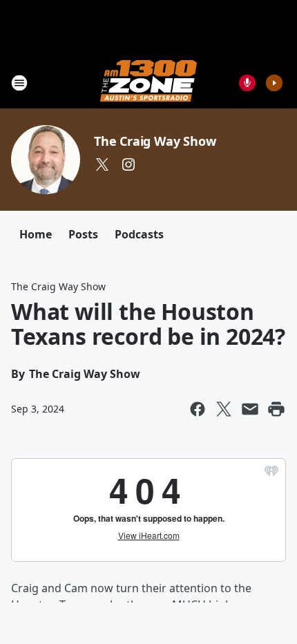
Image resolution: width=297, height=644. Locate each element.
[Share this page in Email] (250, 409)
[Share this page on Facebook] (197, 409)
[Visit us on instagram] (128, 164)
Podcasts (139, 234)
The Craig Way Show (154, 141)
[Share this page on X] (223, 409)
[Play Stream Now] (274, 83)
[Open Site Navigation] (19, 83)
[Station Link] (148, 82)
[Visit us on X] (102, 164)
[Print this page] (276, 409)
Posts (83, 234)
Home (35, 234)
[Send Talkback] (247, 83)
